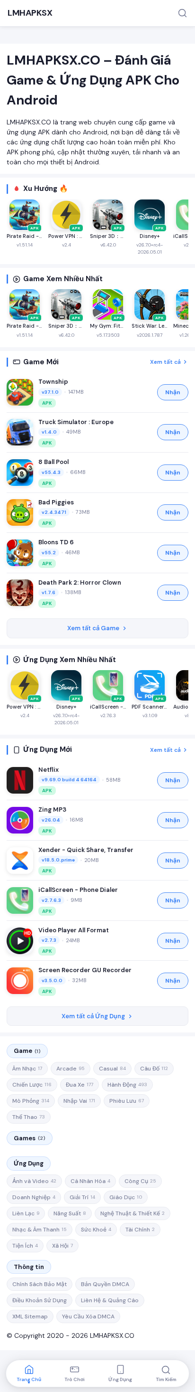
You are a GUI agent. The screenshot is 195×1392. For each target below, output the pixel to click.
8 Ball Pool (53, 462)
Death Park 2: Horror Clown (79, 582)
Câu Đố (154, 1068)
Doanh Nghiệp (33, 1197)
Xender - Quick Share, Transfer (85, 850)
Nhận (172, 392)
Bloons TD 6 (56, 542)
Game (27, 1051)
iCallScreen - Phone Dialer (78, 890)
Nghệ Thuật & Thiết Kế (132, 1213)
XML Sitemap (30, 1316)
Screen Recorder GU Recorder (85, 970)
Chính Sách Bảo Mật (39, 1284)
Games (29, 1138)
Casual (112, 1068)
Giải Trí (82, 1197)
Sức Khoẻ (96, 1229)
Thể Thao (28, 1117)
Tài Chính (140, 1229)
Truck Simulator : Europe (76, 422)
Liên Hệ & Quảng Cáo (110, 1300)
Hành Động (127, 1085)
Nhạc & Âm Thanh (39, 1229)
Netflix (48, 770)
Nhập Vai (79, 1101)
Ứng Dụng (29, 1163)
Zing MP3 (52, 809)
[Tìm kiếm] (182, 13)
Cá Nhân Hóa (90, 1181)
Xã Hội (62, 1246)
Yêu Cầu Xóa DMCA (88, 1316)
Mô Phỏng (30, 1101)
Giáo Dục (125, 1197)
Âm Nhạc (27, 1068)
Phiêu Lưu (126, 1101)
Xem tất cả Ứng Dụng (93, 1016)
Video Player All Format (73, 930)
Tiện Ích (25, 1246)
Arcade (70, 1068)
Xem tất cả (165, 362)
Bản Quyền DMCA (105, 1284)
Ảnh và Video (34, 1181)
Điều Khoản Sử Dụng (39, 1300)
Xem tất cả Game (93, 628)
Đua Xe (79, 1085)
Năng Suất (69, 1213)
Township (53, 382)
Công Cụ (140, 1181)
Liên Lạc (25, 1213)
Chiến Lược (32, 1085)
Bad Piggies (56, 502)
